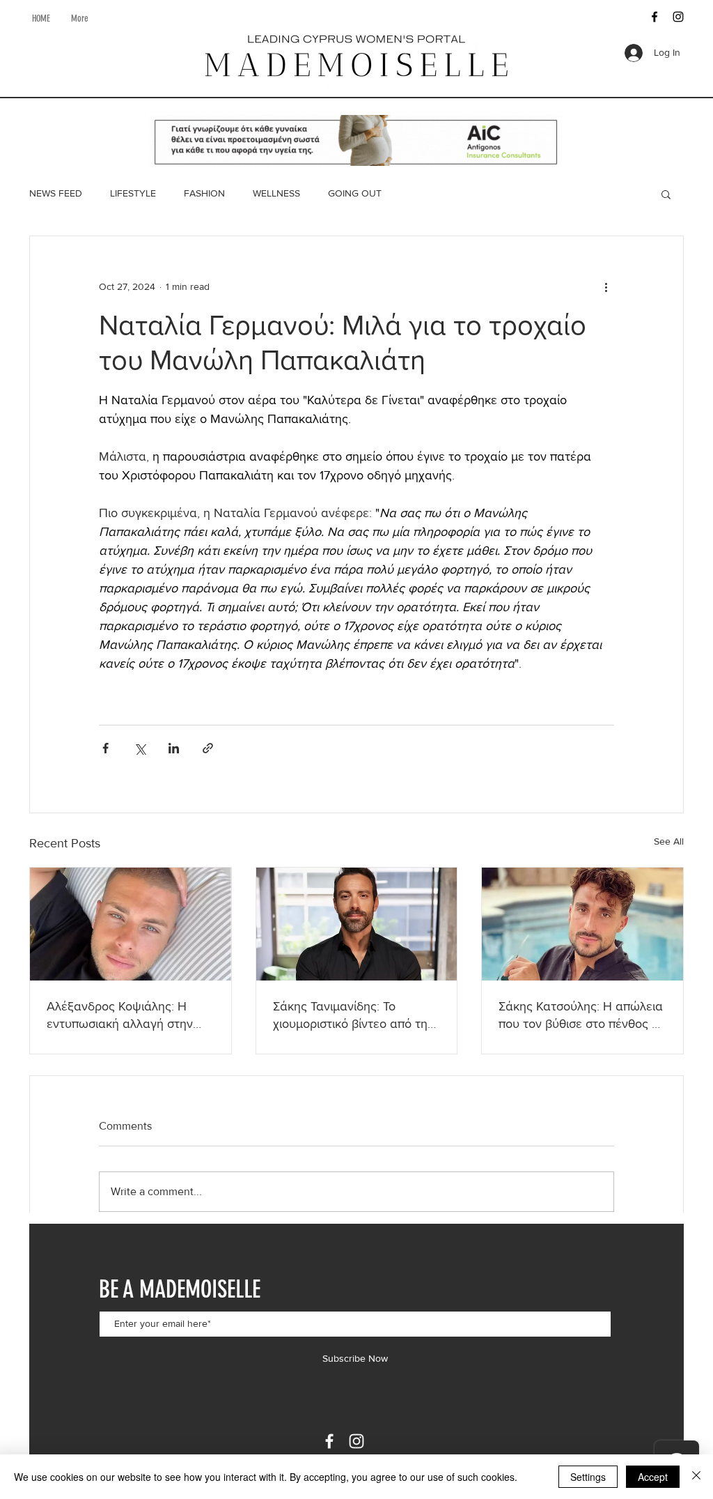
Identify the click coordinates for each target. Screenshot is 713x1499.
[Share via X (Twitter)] (139, 748)
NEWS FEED (55, 193)
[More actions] (605, 286)
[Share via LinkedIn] (173, 748)
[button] (666, 193)
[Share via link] (207, 748)
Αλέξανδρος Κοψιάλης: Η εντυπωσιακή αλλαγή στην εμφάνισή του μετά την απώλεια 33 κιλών (120, 1015)
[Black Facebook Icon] (654, 17)
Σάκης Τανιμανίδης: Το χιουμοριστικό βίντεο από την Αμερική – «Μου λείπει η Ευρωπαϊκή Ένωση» (353, 1015)
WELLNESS (276, 193)
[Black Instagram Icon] (678, 17)
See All (669, 841)
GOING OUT (355, 193)
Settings (588, 1477)
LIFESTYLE (133, 193)
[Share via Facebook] (105, 748)
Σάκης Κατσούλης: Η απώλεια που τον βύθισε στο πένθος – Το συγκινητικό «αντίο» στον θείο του (581, 1015)
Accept (653, 1477)
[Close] (696, 1477)
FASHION (204, 193)
